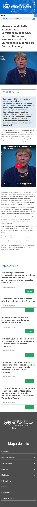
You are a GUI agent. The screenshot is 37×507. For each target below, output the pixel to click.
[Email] (6, 92)
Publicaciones (6, 481)
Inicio (7, 18)
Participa (4, 469)
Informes (4, 487)
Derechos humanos (8, 457)
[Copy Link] (3, 92)
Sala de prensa (6, 463)
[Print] (10, 92)
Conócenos (5, 452)
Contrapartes (5, 493)
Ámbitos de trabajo (7, 498)
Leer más (29, 291)
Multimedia (5, 475)
